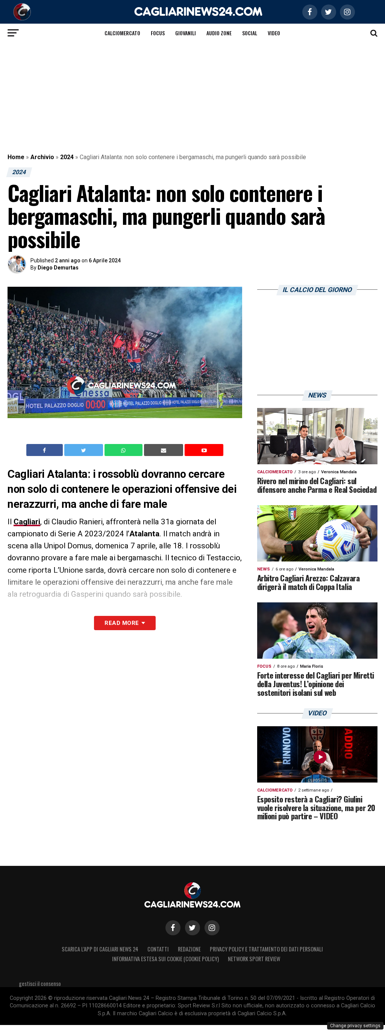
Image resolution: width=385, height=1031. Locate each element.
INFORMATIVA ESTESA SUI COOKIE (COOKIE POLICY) (165, 959)
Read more (122, 623)
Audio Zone (219, 33)
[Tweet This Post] (84, 450)
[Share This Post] (124, 450)
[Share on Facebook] (45, 450)
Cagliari (27, 521)
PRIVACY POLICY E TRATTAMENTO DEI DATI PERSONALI (266, 949)
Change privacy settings (355, 1025)
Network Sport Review (254, 959)
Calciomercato (122, 33)
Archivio (42, 157)
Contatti (158, 949)
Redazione (189, 949)
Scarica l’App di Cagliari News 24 (100, 949)
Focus (158, 33)
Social (249, 33)
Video (274, 33)
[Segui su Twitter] (192, 927)
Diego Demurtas (58, 268)
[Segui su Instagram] (212, 927)
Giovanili (185, 33)
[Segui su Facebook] (172, 927)
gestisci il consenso (40, 983)
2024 (67, 157)
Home (16, 157)
